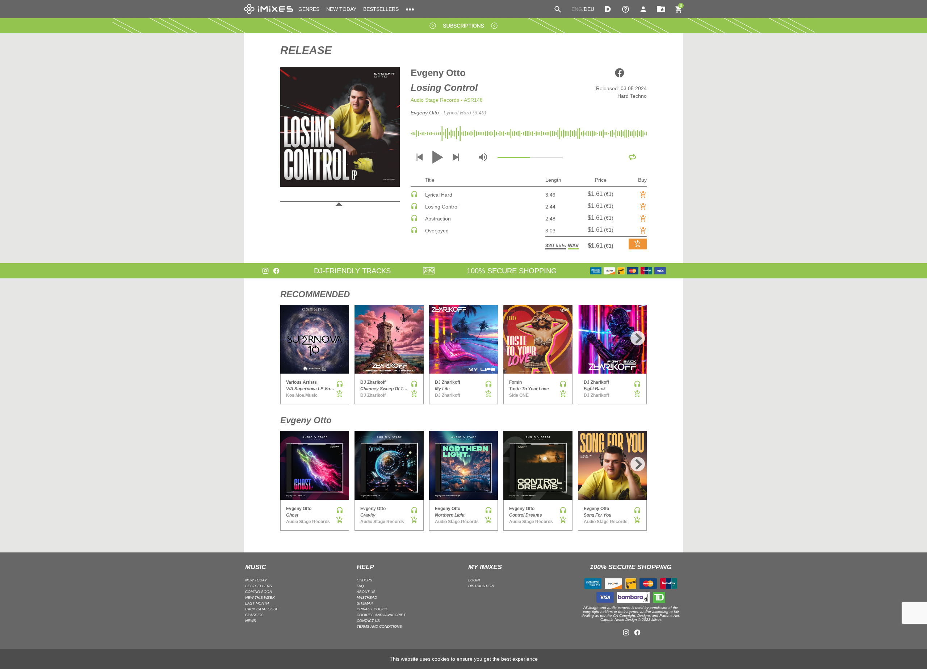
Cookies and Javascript (381, 615)
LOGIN (474, 580)
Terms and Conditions (379, 626)
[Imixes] (268, 9)
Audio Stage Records (435, 100)
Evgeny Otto (438, 72)
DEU (589, 9)
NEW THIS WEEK (260, 597)
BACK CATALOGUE (261, 609)
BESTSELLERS (381, 9)
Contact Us (368, 621)
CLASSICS (254, 615)
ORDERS (364, 580)
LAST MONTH (257, 603)
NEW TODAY (341, 9)
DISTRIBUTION (481, 586)
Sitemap (365, 603)
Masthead (367, 597)
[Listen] (414, 196)
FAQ (360, 586)
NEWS (250, 621)
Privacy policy (372, 609)
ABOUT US (366, 592)
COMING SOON (258, 592)
